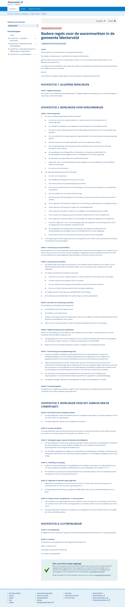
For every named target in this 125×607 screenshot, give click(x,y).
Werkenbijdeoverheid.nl (100, 600)
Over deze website (14, 593)
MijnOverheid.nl (98, 593)
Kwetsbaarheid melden (44, 602)
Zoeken (23, 9)
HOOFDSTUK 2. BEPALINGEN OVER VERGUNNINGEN (19, 45)
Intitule (12, 35)
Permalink (99, 21)
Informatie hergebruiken (45, 593)
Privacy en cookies (42, 595)
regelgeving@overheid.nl (103, 575)
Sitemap (39, 600)
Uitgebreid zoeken (35, 14)
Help (10, 600)
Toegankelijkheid (42, 598)
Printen (110, 21)
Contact (11, 595)
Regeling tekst (13, 26)
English (11, 598)
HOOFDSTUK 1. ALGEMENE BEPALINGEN (17, 39)
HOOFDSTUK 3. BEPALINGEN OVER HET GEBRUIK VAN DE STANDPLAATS (21, 50)
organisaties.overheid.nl (97, 572)
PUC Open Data (70, 598)
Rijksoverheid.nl (98, 595)
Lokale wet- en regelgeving (21, 14)
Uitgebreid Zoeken (34, 9)
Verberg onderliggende (8, 38)
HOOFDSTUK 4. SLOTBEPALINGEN (19, 54)
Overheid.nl (12, 9)
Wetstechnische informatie (16, 22)
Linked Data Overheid (72, 595)
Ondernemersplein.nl (99, 598)
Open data (68, 593)
